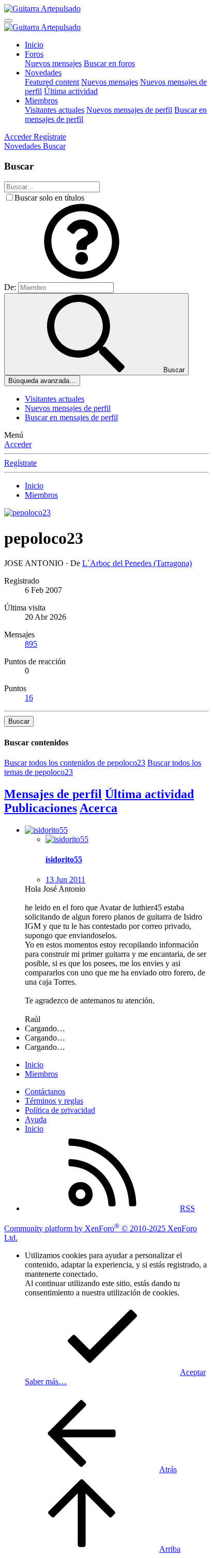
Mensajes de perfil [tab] (53, 794)
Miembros (41, 100)
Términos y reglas (54, 1100)
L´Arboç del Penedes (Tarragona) (137, 563)
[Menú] (8, 20)
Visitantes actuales (54, 109)
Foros (34, 54)
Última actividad (71, 91)
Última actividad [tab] (149, 794)
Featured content (52, 82)
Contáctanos (45, 1091)
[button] (81, 277)
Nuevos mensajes (53, 63)
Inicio (34, 44)
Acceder (18, 444)
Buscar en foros (109, 63)
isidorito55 (63, 859)
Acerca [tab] (98, 808)
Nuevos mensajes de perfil (129, 109)
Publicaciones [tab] (40, 808)
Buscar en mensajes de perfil (71, 417)
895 (31, 643)
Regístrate (20, 463)
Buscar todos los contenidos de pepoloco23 (74, 762)
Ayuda (36, 1119)
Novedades (43, 72)
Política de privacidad (60, 1110)
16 (29, 697)
